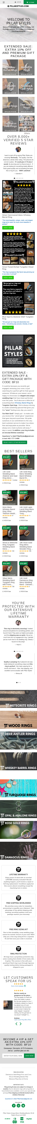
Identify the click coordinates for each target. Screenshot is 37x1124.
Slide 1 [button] (14, 178)
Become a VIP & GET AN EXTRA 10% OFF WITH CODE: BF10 (18, 1042)
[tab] (14, 178)
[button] (17, 1023)
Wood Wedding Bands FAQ (18, 1077)
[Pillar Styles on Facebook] (14, 1105)
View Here (8, 228)
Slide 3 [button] (17, 178)
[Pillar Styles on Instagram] (18, 1105)
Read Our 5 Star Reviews (15, 442)
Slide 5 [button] (20, 178)
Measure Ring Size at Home (18, 1079)
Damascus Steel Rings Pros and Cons (18, 1074)
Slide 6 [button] (22, 178)
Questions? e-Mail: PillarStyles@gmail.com (18, 1099)
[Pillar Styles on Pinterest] (23, 1105)
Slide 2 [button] (16, 178)
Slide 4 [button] (19, 178)
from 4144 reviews (17, 986)
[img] (18, 984)
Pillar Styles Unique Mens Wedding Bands (16, 1113)
